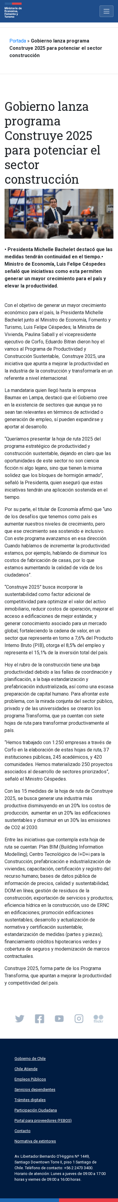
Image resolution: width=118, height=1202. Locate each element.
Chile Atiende (26, 1069)
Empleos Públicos (30, 1079)
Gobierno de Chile (30, 1058)
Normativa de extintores (35, 1141)
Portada (17, 41)
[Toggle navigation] (106, 11)
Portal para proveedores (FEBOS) (43, 1120)
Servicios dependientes (35, 1089)
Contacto (23, 1131)
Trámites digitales (30, 1100)
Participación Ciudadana (36, 1110)
